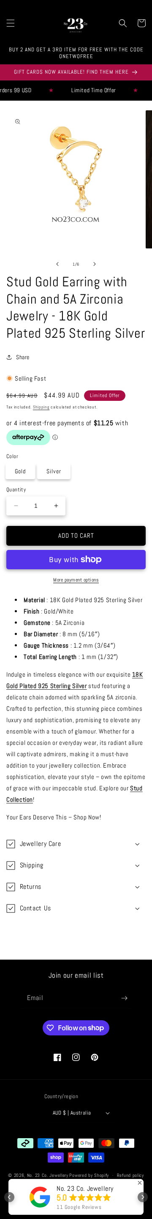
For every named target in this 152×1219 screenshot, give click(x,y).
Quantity (16, 489)
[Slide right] (94, 264)
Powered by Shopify (89, 1175)
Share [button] (23, 357)
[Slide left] (57, 264)
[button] (10, 23)
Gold (20, 471)
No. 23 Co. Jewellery (47, 1175)
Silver (53, 471)
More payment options (76, 579)
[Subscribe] (124, 998)
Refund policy (130, 1175)
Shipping (41, 407)
